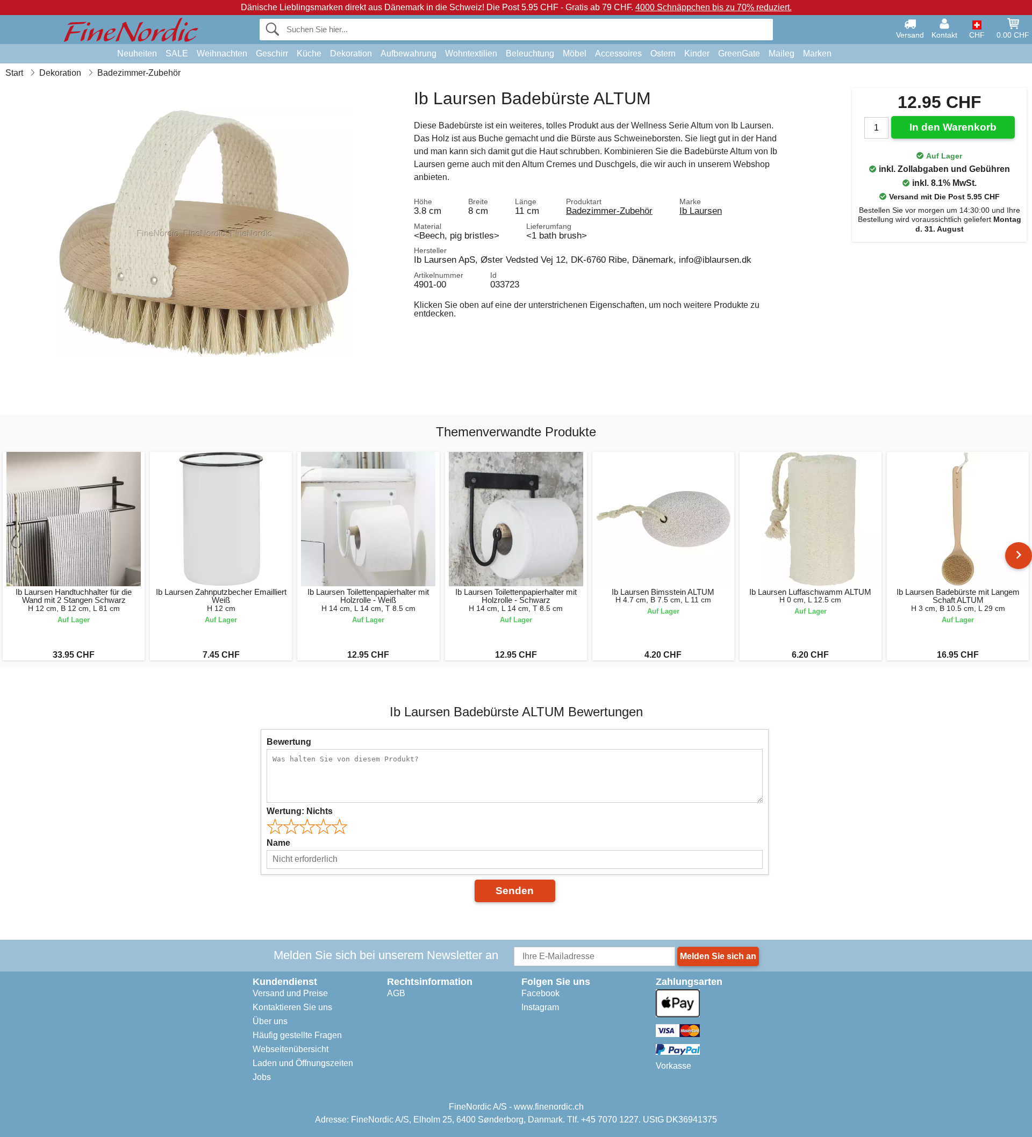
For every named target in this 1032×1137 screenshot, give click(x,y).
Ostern (663, 53)
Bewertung (289, 741)
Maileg (781, 53)
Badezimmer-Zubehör (609, 210)
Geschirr (272, 53)
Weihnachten (222, 53)
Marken (817, 53)
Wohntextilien (471, 53)
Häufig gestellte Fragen (297, 1035)
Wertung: (300, 811)
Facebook (540, 993)
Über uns (270, 1021)
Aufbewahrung (408, 53)
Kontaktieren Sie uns (292, 1007)
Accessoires (618, 53)
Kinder (697, 53)
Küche (309, 53)
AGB (396, 993)
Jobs (262, 1077)
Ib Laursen (700, 210)
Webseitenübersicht (290, 1049)
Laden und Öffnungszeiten (303, 1063)
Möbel (574, 53)
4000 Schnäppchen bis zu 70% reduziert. (713, 7)
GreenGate (739, 53)
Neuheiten (137, 53)
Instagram (540, 1007)
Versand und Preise (290, 993)
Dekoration (351, 53)
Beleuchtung (530, 53)
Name (278, 842)
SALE (177, 53)
